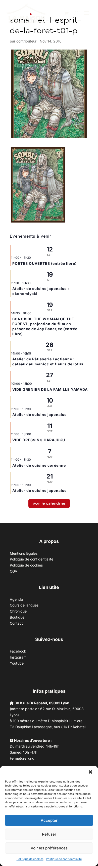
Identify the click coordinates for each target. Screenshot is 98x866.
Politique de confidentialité (64, 859)
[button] (90, 771)
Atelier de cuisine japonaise (40, 414)
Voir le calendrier (49, 503)
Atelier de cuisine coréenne (39, 465)
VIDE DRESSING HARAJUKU (38, 440)
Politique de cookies (30, 859)
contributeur (26, 41)
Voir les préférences (49, 848)
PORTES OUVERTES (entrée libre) (44, 263)
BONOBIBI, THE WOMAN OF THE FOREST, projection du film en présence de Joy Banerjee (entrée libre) (44, 326)
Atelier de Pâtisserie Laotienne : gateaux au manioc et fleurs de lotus (47, 361)
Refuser (49, 834)
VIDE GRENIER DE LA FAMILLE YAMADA (50, 389)
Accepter (49, 820)
